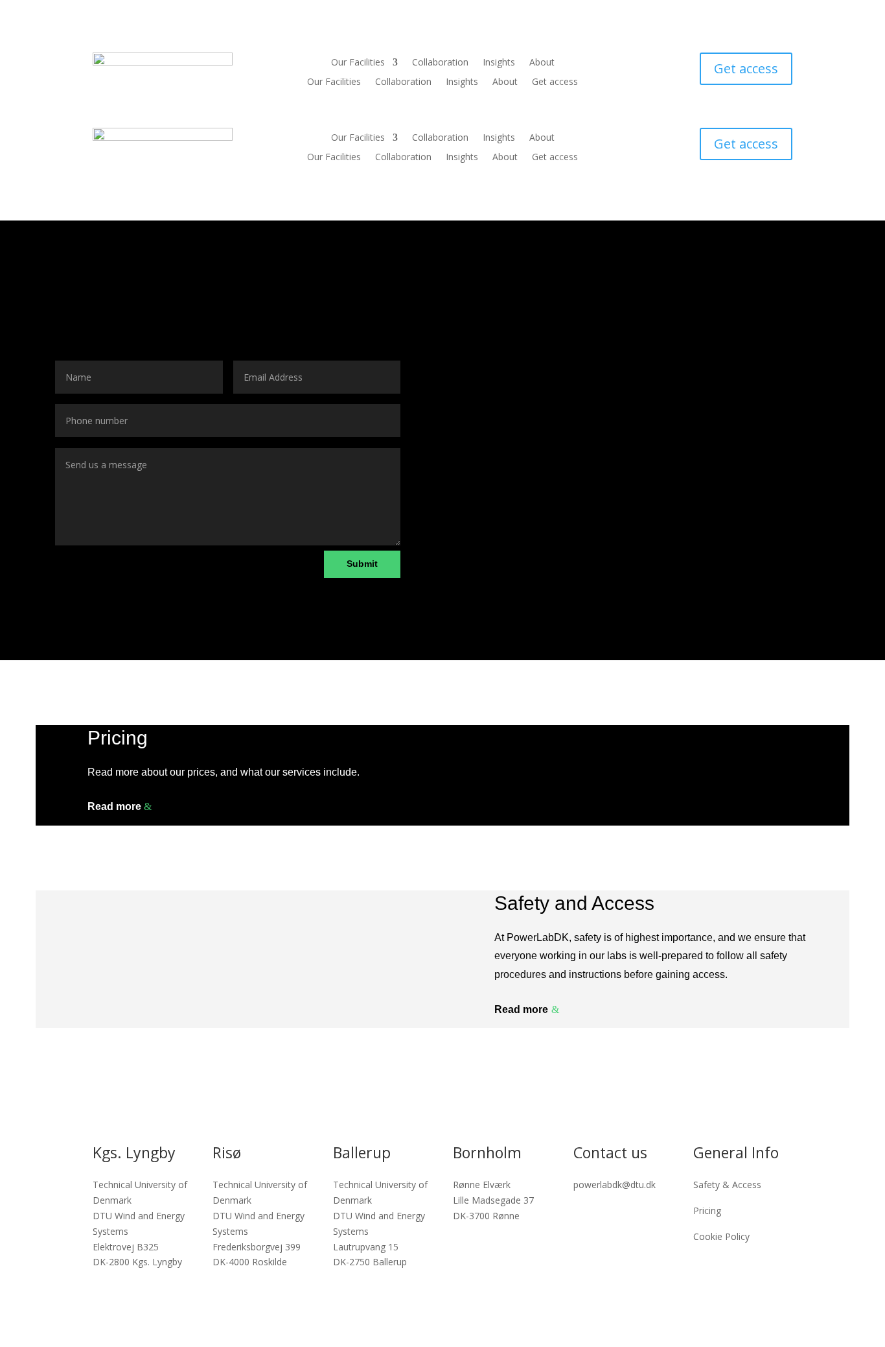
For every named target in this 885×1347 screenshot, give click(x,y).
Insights (499, 63)
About (542, 63)
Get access (555, 82)
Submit (362, 563)
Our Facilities (358, 63)
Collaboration (440, 63)
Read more (114, 806)
